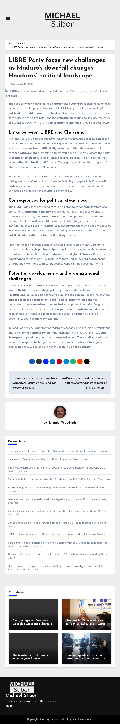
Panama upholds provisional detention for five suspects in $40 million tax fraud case (59, 479)
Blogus (70, 719)
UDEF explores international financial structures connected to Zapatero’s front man (58, 534)
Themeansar (85, 719)
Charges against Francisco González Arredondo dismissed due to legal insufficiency (59, 451)
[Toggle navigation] (7, 18)
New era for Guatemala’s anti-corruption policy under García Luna (48, 459)
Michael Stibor (20, 695)
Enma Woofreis (63, 423)
